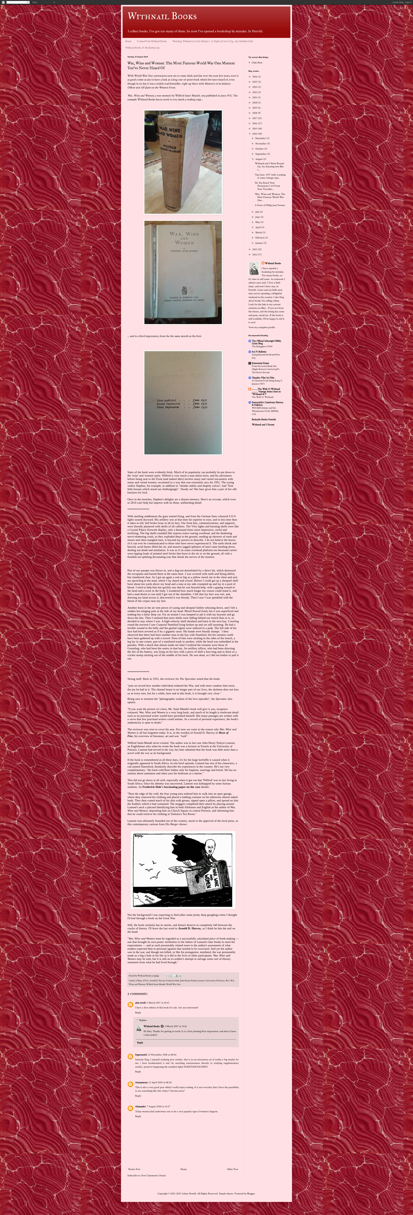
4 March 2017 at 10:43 (158, 1002)
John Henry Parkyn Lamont (192, 980)
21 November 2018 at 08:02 (162, 1054)
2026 (255, 76)
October (259, 149)
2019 (255, 108)
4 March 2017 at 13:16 (176, 1026)
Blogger (251, 1193)
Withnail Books (162, 16)
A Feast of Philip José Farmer (270, 205)
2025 (255, 82)
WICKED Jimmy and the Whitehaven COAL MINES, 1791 (265, 411)
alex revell (140, 1002)
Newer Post (134, 1169)
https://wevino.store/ (173, 1091)
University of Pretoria (214, 980)
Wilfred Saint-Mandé (155, 984)
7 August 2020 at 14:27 (158, 1106)
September (261, 154)
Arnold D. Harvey (157, 980)
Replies (143, 1020)
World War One (173, 984)
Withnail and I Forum (263, 424)
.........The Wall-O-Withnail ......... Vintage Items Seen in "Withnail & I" (266, 391)
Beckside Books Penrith (264, 419)
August (259, 159)
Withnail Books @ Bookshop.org (142, 47)
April (258, 227)
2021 (255, 97)
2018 (255, 113)
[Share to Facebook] (177, 976)
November (261, 143)
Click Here (257, 62)
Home (128, 41)
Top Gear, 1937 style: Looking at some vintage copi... (270, 176)
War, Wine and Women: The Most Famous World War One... (270, 197)
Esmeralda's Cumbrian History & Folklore (267, 404)
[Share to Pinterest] (180, 976)
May (258, 222)
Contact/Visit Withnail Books (152, 41)
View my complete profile (261, 327)
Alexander (140, 1106)
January (259, 243)
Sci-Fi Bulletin (259, 351)
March (259, 232)
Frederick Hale (172, 980)
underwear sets (163, 1111)
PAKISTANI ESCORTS (196, 1067)
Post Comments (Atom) (153, 1175)
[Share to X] (174, 976)
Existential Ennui (260, 363)
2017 (255, 118)
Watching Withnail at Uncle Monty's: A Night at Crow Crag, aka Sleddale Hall (212, 41)
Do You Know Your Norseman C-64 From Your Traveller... (267, 186)
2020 (255, 102)
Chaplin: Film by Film (263, 377)
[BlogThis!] (170, 976)
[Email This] (167, 976)
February (260, 237)
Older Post (232, 1169)
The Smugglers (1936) (262, 346)
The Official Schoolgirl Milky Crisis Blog (266, 342)
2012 (255, 254)
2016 (255, 123)
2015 (255, 128)
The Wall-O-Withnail (262, 397)
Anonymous (141, 1082)
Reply (138, 1012)
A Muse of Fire (142, 980)
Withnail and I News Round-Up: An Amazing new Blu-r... (270, 166)
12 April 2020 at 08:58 (160, 1082)
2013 (255, 249)
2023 (255, 92)
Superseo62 (141, 1054)
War (227, 980)
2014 (255, 134)
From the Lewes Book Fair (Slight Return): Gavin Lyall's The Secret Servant (265, 369)
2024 (255, 87)
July (257, 212)
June (258, 217)
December (261, 138)
